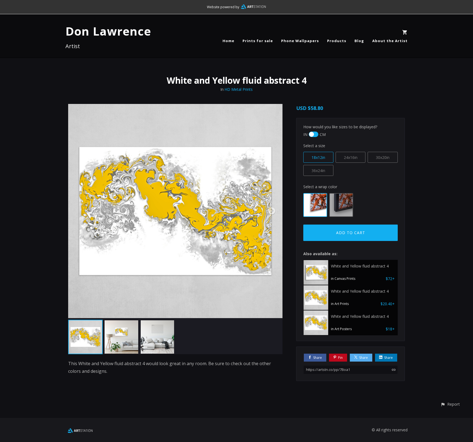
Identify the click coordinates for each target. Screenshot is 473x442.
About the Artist (390, 40)
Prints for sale (258, 40)
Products (336, 40)
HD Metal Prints (238, 89)
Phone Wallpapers (300, 40)
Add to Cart (350, 232)
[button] (450, 404)
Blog (359, 40)
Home (228, 40)
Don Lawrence (108, 31)
